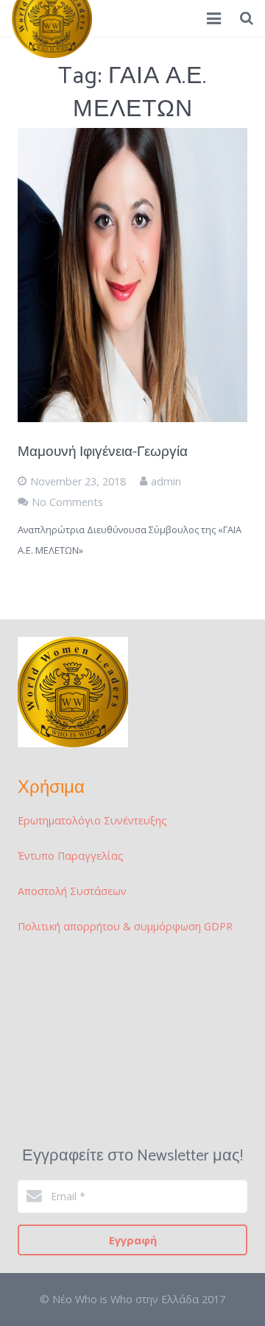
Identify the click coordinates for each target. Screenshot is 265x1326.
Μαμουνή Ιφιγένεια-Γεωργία (103, 452)
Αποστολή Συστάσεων (72, 891)
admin (166, 481)
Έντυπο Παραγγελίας (71, 856)
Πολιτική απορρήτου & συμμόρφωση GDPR (125, 926)
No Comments (67, 502)
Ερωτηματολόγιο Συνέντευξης (92, 820)
